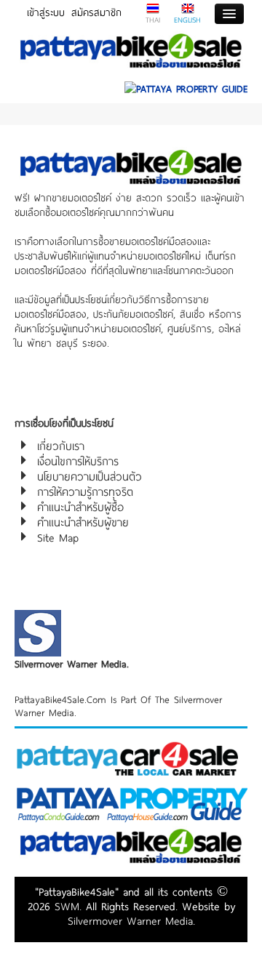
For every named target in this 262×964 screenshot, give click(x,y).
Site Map (58, 537)
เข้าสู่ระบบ (46, 12)
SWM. (68, 906)
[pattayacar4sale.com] (131, 758)
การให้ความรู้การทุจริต (85, 491)
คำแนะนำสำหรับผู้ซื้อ (80, 507)
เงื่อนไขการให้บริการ (78, 461)
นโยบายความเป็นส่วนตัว (89, 476)
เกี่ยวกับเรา (60, 446)
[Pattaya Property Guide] (185, 83)
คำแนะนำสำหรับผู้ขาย (83, 522)
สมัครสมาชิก (96, 12)
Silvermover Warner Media (130, 920)
